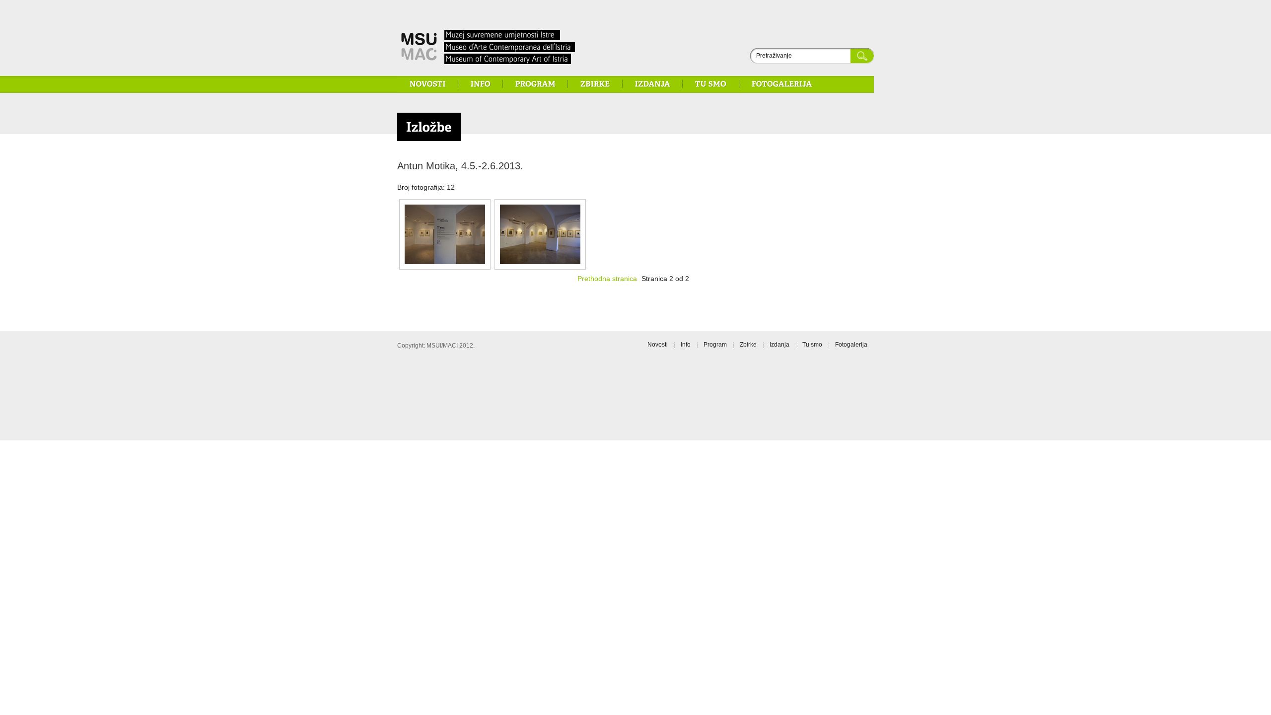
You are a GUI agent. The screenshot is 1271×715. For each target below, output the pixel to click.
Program (715, 344)
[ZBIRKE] (595, 83)
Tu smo (812, 344)
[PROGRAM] (535, 83)
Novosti (657, 344)
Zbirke (748, 344)
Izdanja (779, 344)
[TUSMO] (711, 83)
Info (686, 344)
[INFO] (481, 83)
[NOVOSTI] (428, 83)
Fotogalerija (851, 344)
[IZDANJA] (652, 83)
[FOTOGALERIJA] (782, 83)
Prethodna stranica (607, 279)
